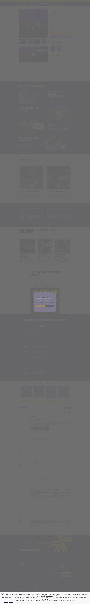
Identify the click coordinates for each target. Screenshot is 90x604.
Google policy (73, 600)
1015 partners (6, 594)
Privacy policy (68, 600)
